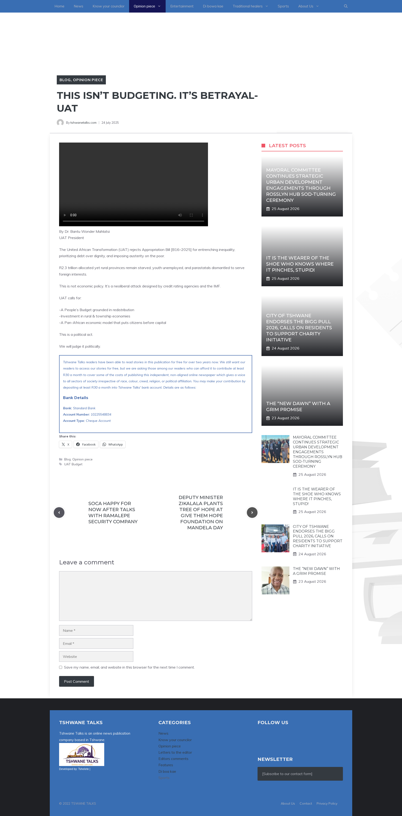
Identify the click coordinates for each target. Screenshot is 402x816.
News (78, 6)
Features (165, 765)
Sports (283, 6)
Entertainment (182, 6)
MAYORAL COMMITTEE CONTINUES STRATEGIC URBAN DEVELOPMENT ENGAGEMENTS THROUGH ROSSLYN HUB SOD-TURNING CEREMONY (317, 452)
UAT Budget (73, 464)
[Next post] (252, 513)
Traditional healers (248, 6)
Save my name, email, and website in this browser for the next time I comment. (129, 667)
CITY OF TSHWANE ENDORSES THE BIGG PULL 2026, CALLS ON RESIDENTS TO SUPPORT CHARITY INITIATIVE (299, 328)
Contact (306, 803)
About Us (305, 6)
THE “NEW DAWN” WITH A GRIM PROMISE (316, 571)
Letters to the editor (175, 752)
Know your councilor (108, 6)
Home (59, 6)
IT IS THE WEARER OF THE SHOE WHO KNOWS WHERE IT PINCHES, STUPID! (300, 264)
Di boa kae (167, 771)
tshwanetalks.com (83, 122)
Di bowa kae (213, 6)
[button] (345, 6)
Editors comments (173, 758)
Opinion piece (144, 6)
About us (288, 803)
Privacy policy (327, 803)
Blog (65, 79)
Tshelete (83, 769)
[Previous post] (59, 513)
